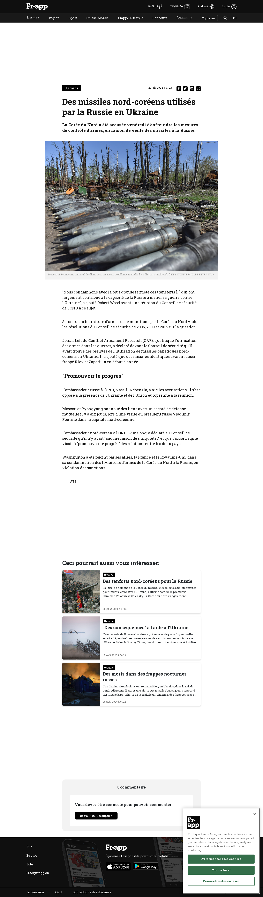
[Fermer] (254, 814)
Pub (29, 847)
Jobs (30, 864)
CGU (58, 892)
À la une (29, 23)
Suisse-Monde (94, 23)
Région (51, 23)
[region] (221, 851)
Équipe (32, 855)
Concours (156, 23)
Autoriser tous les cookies (221, 859)
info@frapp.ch (38, 873)
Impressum (35, 892)
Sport (70, 23)
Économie (181, 23)
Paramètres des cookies (221, 881)
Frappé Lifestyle (127, 23)
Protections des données (92, 892)
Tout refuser (221, 870)
